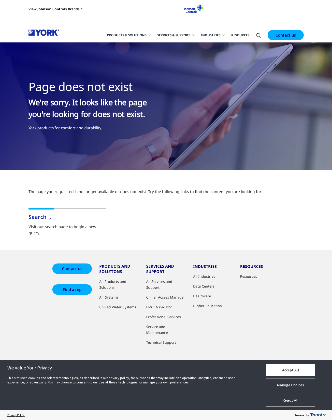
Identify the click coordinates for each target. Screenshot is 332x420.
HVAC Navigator (159, 307)
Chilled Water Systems (117, 307)
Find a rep (72, 289)
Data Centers (204, 286)
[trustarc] (318, 415)
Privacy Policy (16, 415)
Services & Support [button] (173, 35)
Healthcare (202, 296)
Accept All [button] (290, 370)
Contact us (285, 35)
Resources (240, 35)
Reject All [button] (290, 400)
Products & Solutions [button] (126, 35)
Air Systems (108, 297)
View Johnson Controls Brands (54, 9)
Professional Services (163, 317)
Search (37, 216)
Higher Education (207, 305)
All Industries (204, 276)
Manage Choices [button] (290, 384)
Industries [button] (210, 35)
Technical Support (161, 342)
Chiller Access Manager (165, 297)
